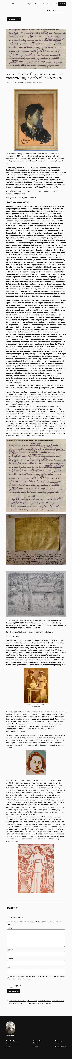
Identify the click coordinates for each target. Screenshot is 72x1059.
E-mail (10, 959)
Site (8, 968)
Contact (62, 4)
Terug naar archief (14, 19)
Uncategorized (37, 82)
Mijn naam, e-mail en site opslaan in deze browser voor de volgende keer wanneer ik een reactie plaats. (37, 978)
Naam (10, 950)
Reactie (10, 928)
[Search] (64, 10)
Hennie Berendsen (25, 82)
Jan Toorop (10, 4)
